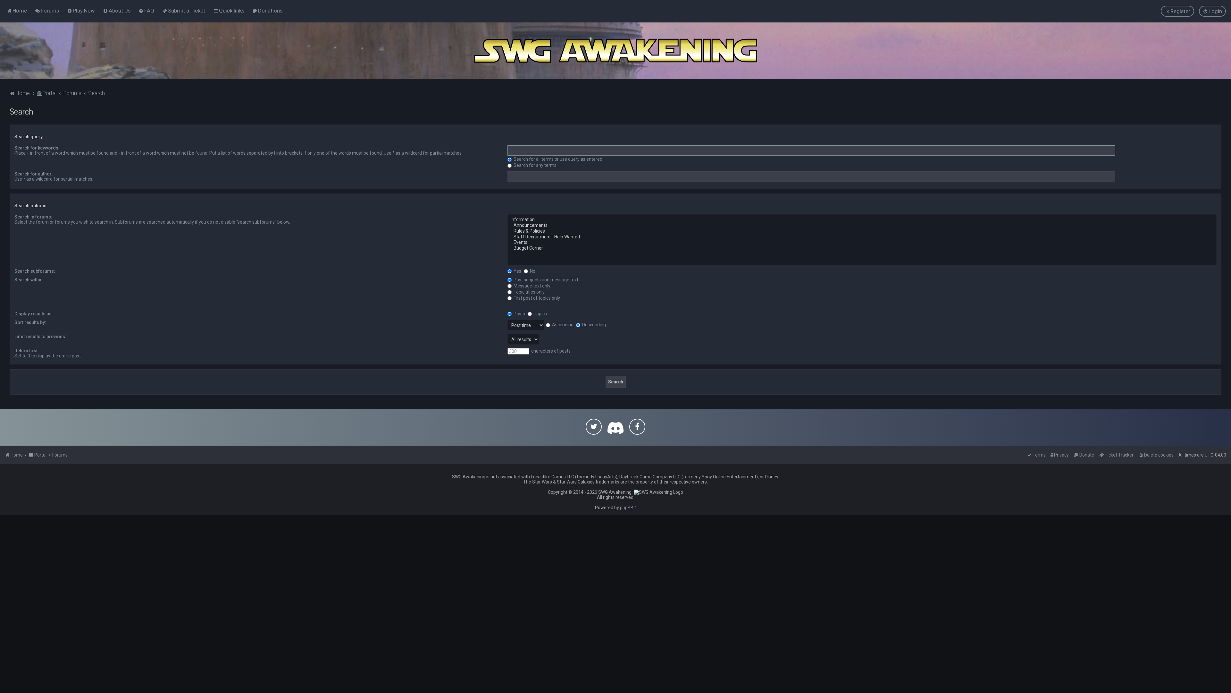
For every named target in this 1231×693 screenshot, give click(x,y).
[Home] (615, 50)
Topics (540, 313)
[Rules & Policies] (862, 231)
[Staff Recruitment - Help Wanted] (862, 237)
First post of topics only (536, 298)
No (532, 271)
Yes (517, 271)
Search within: (29, 279)
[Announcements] (862, 225)
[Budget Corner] (862, 248)
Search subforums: (34, 271)
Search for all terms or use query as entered (557, 159)
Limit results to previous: (40, 336)
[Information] (862, 220)
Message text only (531, 285)
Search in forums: (33, 216)
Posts (519, 313)
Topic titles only (529, 292)
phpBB (626, 507)
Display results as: (33, 313)
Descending (593, 324)
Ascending (562, 324)
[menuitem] (47, 10)
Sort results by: (30, 322)
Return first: (26, 350)
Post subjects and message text (545, 279)
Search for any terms (535, 165)
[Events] (862, 242)
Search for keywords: (37, 147)
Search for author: (33, 173)
